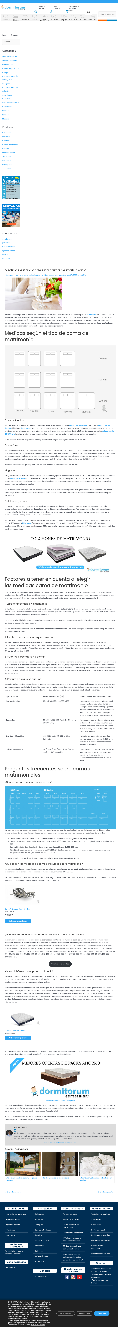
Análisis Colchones (9, 60)
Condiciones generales (16, 1214)
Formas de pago (70, 1214)
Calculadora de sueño (100, 1253)
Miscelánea (6, 119)
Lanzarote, (95, 1277)
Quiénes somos (8, 251)
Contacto (6, 259)
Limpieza (5, 115)
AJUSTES (38, 1323)
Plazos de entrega (71, 1219)
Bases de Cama (8, 64)
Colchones (6, 132)
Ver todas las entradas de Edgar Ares (60, 1143)
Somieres (6, 136)
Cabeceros (6, 161)
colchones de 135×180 (78, 425)
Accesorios (6, 169)
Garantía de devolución (73, 1232)
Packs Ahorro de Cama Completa (60, 1100)
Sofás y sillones (8, 165)
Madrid (107, 1271)
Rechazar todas (65, 1313)
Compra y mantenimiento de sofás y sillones (10, 76)
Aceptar (101, 1313)
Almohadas (6, 157)
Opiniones (6, 255)
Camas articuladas (10, 144)
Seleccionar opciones (18, 921)
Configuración (84, 1313)
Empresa (5, 111)
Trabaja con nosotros (100, 1214)
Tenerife (95, 1274)
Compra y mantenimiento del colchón (10, 87)
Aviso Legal (96, 1219)
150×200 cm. (25, 428)
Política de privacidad (100, 1235)
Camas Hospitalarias (10, 68)
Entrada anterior (13, 1192)
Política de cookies (99, 1230)
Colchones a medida (60, 964)
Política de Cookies (38, 1325)
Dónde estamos (8, 247)
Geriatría (5, 148)
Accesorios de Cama (10, 56)
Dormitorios (7, 107)
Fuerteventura (98, 1280)
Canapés (6, 140)
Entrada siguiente (106, 1192)
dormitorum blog (42, 1276)
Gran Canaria (105, 1274)
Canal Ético (96, 1224)
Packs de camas (9, 153)
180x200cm (26, 523)
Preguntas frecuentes (100, 1240)
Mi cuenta (10, 1267)
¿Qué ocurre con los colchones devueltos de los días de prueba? (73, 1257)
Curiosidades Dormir (10, 103)
